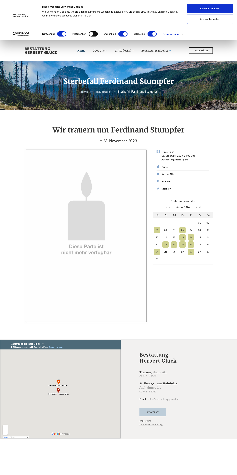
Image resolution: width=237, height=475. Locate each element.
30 (208, 251)
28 (191, 251)
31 (157, 259)
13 (182, 237)
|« (166, 207)
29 (199, 251)
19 (174, 244)
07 (191, 230)
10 (157, 237)
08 (199, 230)
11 (165, 237)
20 (182, 244)
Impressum (145, 420)
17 (157, 244)
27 (182, 251)
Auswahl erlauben (210, 19)
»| (200, 207)
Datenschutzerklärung (151, 424)
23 (208, 244)
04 (165, 230)
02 (208, 222)
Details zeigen (171, 34)
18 (165, 244)
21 (191, 244)
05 (174, 230)
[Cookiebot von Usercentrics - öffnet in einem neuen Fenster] (21, 34)
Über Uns (99, 50)
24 (157, 251)
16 (208, 237)
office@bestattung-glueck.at (163, 399)
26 (174, 251)
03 (157, 230)
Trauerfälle (200, 50)
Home (81, 50)
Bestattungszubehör (154, 50)
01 (199, 222)
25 (166, 251)
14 (191, 237)
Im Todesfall (123, 50)
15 (199, 237)
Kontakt (153, 412)
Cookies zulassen (210, 8)
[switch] (93, 34)
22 (199, 244)
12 (174, 237)
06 (182, 230)
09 (208, 230)
